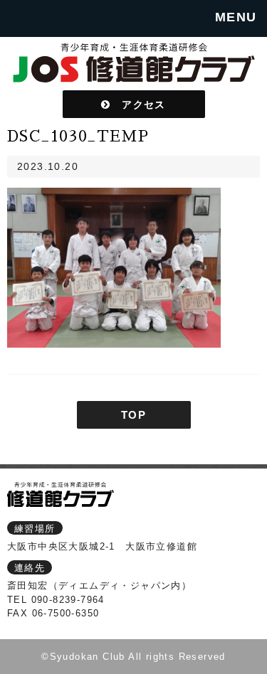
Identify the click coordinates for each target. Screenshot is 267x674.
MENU (236, 17)
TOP (133, 415)
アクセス (138, 104)
